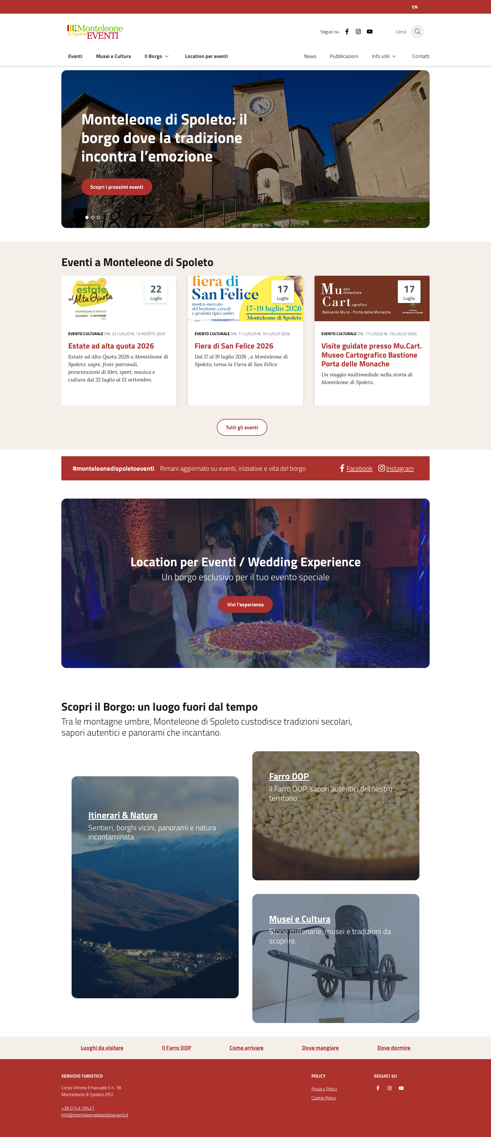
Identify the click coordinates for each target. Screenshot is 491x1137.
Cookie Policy (323, 1097)
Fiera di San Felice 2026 (234, 345)
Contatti (421, 56)
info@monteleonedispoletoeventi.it (94, 1114)
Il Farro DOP (176, 1047)
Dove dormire (393, 1047)
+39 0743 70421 (77, 1108)
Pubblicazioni (344, 56)
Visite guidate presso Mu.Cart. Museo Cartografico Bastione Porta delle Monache (371, 354)
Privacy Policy (324, 1088)
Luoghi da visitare (102, 1047)
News (310, 56)
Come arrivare (246, 1047)
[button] (158, 57)
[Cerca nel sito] (418, 31)
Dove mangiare (320, 1047)
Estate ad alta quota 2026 (111, 345)
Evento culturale (85, 334)
